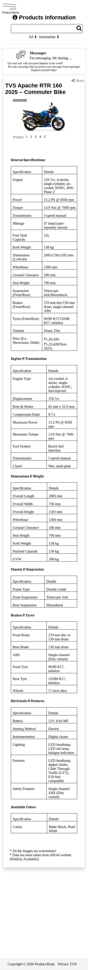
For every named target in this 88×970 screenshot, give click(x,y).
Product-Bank (45, 964)
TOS (73, 964)
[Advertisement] (44, 919)
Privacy (63, 964)
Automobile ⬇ (49, 37)
